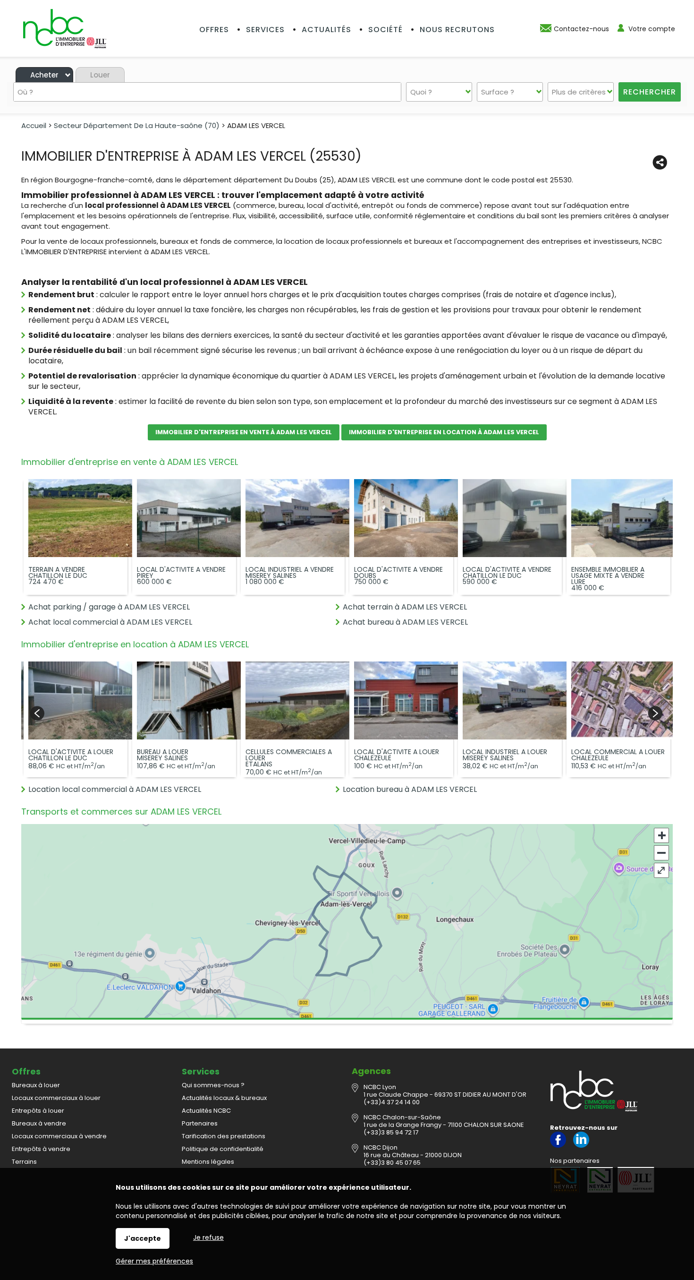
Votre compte (651, 29)
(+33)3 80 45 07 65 (392, 1162)
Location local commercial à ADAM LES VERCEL (114, 789)
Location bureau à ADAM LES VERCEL (410, 789)
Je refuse (208, 1237)
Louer (100, 75)
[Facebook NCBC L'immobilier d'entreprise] (558, 1145)
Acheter (44, 75)
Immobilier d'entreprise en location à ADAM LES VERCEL (444, 432)
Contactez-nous (581, 29)
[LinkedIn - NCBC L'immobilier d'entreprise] (581, 1145)
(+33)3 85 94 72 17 (391, 1132)
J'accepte (142, 1238)
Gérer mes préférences (154, 1261)
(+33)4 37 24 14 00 (392, 1102)
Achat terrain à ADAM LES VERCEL (405, 606)
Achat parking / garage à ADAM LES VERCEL (109, 606)
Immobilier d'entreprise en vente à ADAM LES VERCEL (243, 432)
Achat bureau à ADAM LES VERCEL (405, 622)
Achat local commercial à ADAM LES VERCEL (110, 622)
